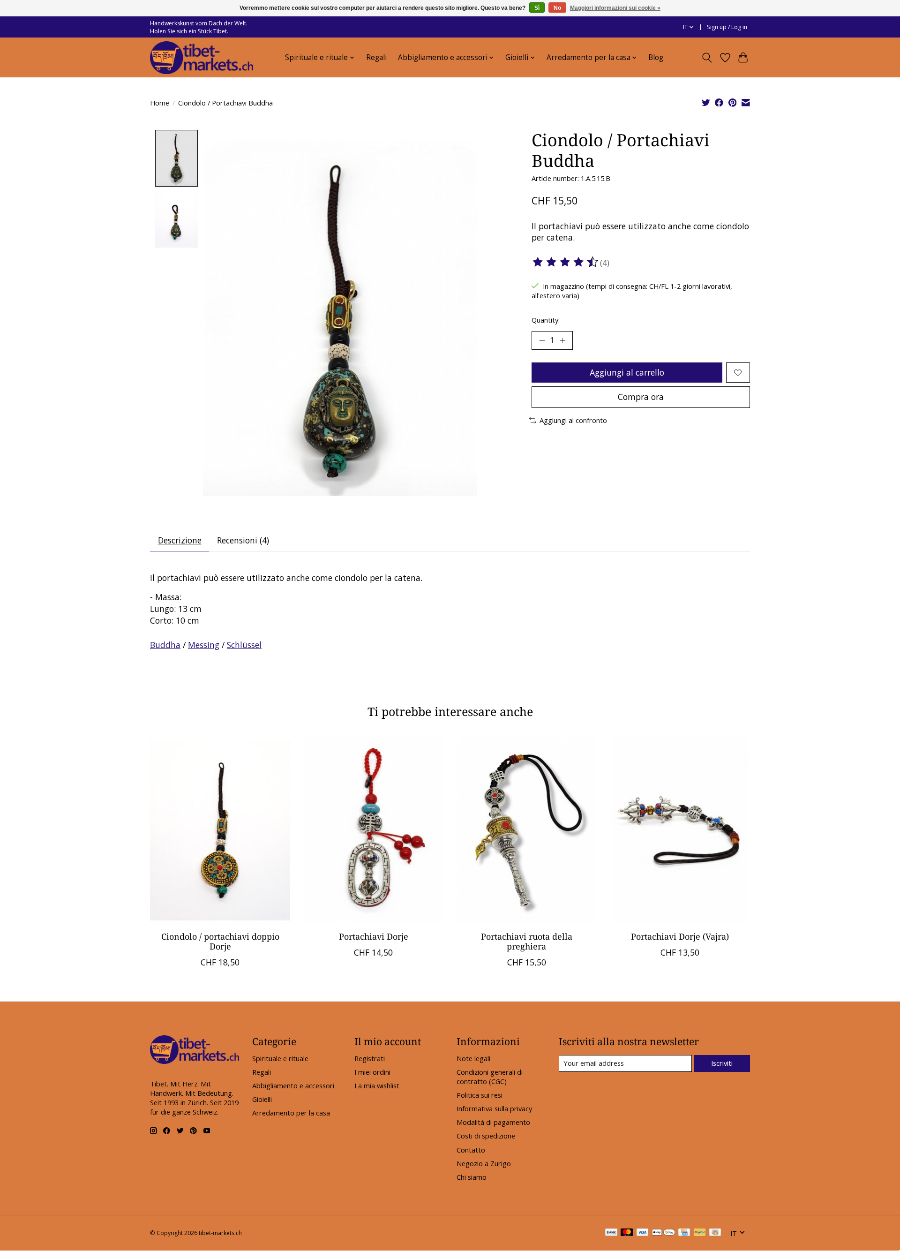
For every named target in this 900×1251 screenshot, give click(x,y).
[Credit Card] (684, 1233)
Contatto (471, 1149)
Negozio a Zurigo (484, 1163)
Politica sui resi (479, 1095)
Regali (376, 57)
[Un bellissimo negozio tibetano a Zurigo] (201, 57)
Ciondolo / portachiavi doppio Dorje (220, 941)
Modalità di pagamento (493, 1122)
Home (159, 102)
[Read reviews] (566, 262)
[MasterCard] (627, 1233)
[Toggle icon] (707, 57)
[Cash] (715, 1233)
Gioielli (262, 1099)
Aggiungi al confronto (573, 420)
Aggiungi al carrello (627, 372)
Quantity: (546, 319)
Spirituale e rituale (280, 1058)
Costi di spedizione (486, 1135)
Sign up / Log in (727, 27)
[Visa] (643, 1233)
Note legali (473, 1058)
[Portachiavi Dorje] (373, 830)
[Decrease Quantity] (541, 340)
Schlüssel (244, 644)
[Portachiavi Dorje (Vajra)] (680, 830)
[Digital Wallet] (663, 1233)
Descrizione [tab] (180, 540)
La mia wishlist (376, 1085)
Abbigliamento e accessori (293, 1085)
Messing (203, 644)
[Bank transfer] (611, 1233)
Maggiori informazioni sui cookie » (615, 8)
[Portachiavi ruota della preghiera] (527, 830)
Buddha (165, 644)
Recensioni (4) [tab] (243, 540)
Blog (655, 57)
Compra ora (641, 396)
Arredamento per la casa (291, 1112)
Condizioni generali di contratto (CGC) (490, 1076)
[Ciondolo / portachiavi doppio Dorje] (220, 830)
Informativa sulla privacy (494, 1108)
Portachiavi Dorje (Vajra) (680, 936)
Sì (537, 8)
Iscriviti (722, 1063)
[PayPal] (700, 1233)
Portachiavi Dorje (373, 936)
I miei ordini (372, 1072)
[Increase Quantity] (562, 340)
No (557, 8)
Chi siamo (472, 1177)
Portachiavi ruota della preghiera (526, 941)
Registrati (369, 1058)
